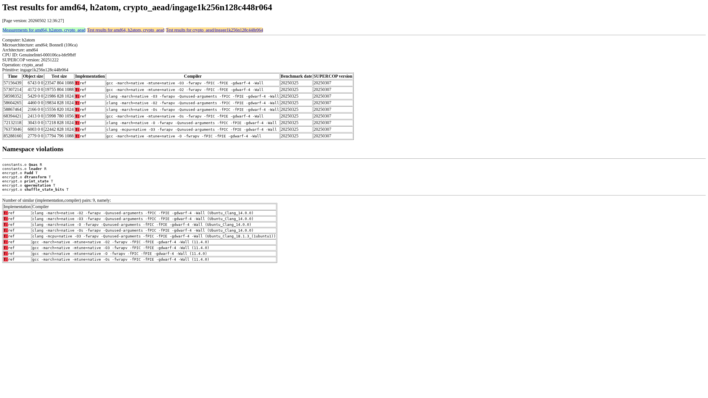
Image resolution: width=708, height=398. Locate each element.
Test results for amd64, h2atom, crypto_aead (125, 30)
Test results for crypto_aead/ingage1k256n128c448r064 (214, 30)
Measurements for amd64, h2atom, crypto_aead (43, 30)
